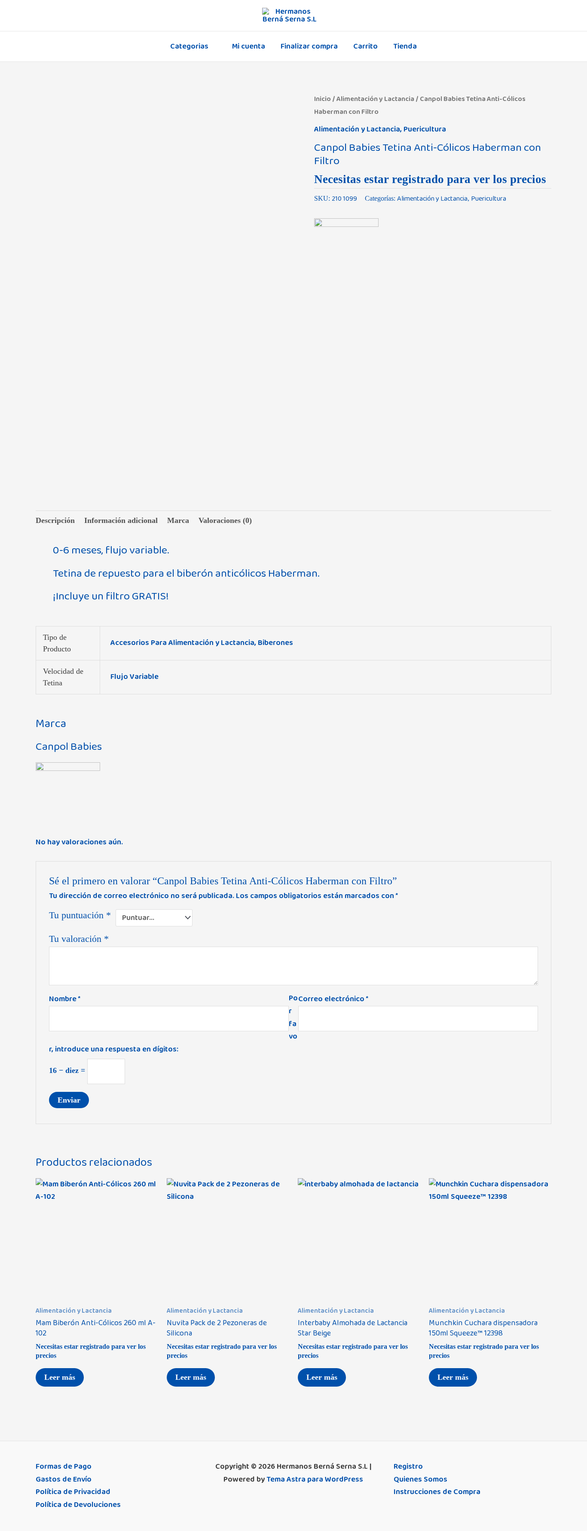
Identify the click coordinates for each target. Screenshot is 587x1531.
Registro (408, 1467)
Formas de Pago (64, 1467)
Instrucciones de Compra (437, 1492)
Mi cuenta (248, 46)
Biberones (275, 643)
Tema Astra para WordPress (314, 1479)
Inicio (322, 98)
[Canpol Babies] (346, 250)
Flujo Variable (134, 677)
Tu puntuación (80, 915)
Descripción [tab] (55, 520)
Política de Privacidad (73, 1492)
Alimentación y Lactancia (375, 98)
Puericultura (425, 129)
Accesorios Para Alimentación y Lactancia (182, 643)
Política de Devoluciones (78, 1505)
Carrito (365, 46)
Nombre (64, 999)
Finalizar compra (309, 46)
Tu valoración (79, 939)
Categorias (189, 46)
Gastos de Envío (64, 1479)
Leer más (59, 1377)
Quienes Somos (420, 1479)
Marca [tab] (178, 520)
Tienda (405, 46)
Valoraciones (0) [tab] (225, 520)
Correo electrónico (333, 999)
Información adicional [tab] (121, 520)
